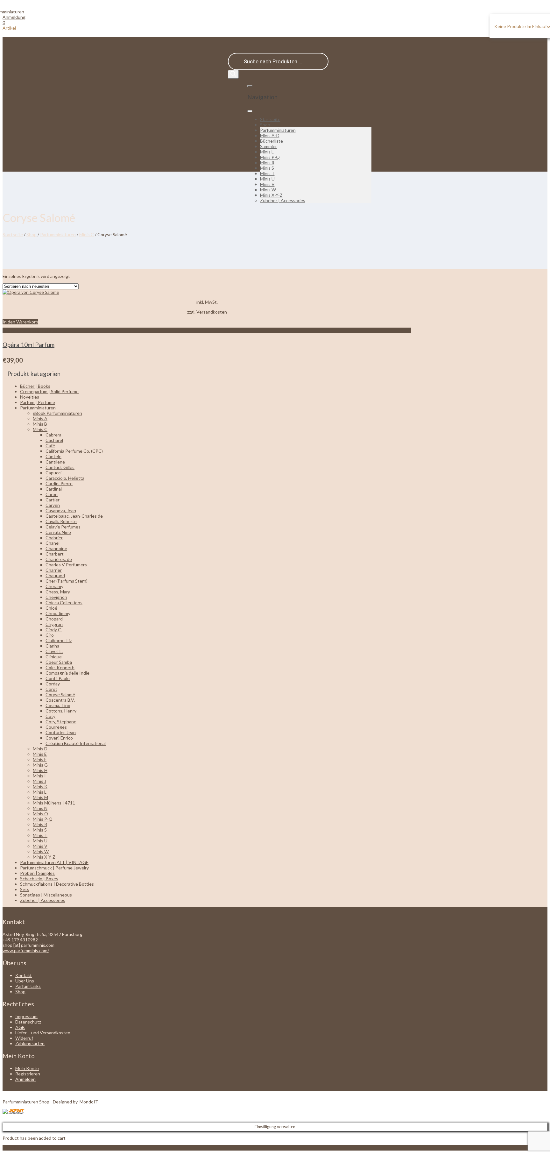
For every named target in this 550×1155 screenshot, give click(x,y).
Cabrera (53, 434)
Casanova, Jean (61, 510)
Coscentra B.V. (60, 700)
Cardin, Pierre (59, 483)
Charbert (55, 553)
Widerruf (24, 1038)
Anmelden (25, 1079)
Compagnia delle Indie (67, 673)
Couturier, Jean (61, 732)
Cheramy (54, 586)
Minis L (267, 151)
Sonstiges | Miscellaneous (46, 894)
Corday (53, 683)
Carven (53, 505)
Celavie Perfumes (63, 526)
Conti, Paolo (58, 678)
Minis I (39, 775)
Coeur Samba (59, 662)
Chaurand (55, 575)
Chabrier (54, 537)
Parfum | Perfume (37, 402)
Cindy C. (54, 629)
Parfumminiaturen (278, 130)
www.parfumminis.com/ (26, 950)
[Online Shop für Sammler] (13, 11)
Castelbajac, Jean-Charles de (74, 516)
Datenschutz (28, 1021)
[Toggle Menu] (249, 111)
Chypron (54, 624)
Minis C (86, 234)
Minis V (267, 184)
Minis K (40, 786)
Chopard (54, 618)
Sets (24, 889)
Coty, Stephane (61, 721)
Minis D (40, 748)
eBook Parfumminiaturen (57, 413)
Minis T (267, 173)
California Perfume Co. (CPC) (74, 451)
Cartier (53, 499)
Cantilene (55, 461)
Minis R (267, 162)
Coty (50, 716)
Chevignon (56, 597)
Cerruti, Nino (58, 532)
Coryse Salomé (60, 694)
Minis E (40, 754)
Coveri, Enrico (59, 737)
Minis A (40, 418)
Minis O (40, 813)
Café (50, 445)
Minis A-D (269, 135)
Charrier (54, 570)
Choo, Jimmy (58, 613)
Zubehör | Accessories (282, 200)
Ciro (50, 635)
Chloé (51, 608)
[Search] (233, 74)
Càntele (53, 456)
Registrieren (27, 1073)
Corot (51, 689)
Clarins (52, 645)
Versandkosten (211, 312)
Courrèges (56, 727)
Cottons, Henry (61, 710)
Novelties (29, 397)
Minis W (268, 189)
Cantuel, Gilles (60, 467)
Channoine (56, 548)
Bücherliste (271, 141)
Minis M (40, 797)
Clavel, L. (54, 651)
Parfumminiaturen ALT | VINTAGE (54, 862)
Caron (52, 494)
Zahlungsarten (30, 1043)
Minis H (40, 770)
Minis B (40, 424)
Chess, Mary (58, 591)
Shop (265, 124)
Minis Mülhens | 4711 (54, 802)
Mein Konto (27, 1068)
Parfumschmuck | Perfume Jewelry (54, 867)
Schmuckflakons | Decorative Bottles (57, 884)
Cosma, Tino (58, 705)
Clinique (54, 656)
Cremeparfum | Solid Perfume (49, 391)
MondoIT (89, 1101)
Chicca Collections (64, 602)
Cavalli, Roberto (61, 521)
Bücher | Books (35, 386)
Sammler (268, 146)
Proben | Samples (37, 873)
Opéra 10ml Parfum (28, 344)
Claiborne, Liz (59, 640)
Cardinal (54, 489)
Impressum (26, 1016)
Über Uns (24, 980)
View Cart (13, 1148)
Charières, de (59, 559)
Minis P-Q (270, 157)
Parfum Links (28, 986)
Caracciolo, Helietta (65, 478)
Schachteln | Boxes (39, 878)
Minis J (39, 781)
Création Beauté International (76, 743)
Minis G (40, 765)
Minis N (40, 808)
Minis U (267, 178)
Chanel (53, 543)
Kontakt (23, 975)
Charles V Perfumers (66, 564)
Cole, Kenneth (60, 667)
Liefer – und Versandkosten (42, 1032)
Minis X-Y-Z (271, 195)
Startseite (270, 119)
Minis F (39, 759)
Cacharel (54, 440)
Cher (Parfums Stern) (67, 581)
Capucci (53, 472)
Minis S (267, 168)
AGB (20, 1027)
